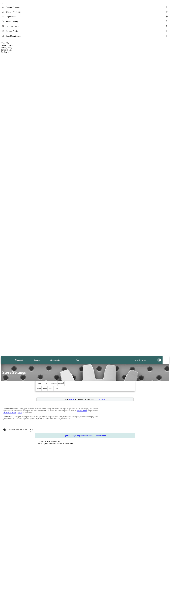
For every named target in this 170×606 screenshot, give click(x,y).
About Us (5, 43)
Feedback (5, 52)
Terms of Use (6, 50)
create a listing (82, 411)
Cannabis (19, 360)
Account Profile (12, 31)
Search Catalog (12, 21)
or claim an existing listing (12, 413)
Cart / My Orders (12, 26)
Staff (50, 388)
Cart (46, 383)
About (61, 383)
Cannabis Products (13, 7)
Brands (37, 360)
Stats (56, 388)
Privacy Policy (6, 48)
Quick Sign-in (100, 399)
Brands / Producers (13, 12)
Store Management (13, 36)
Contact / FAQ (7, 45)
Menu (44, 388)
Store (39, 383)
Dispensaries (11, 17)
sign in (71, 399)
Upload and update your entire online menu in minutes (85, 435)
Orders (38, 388)
